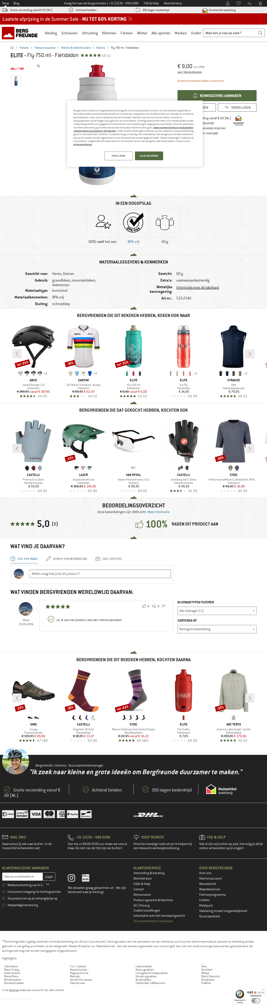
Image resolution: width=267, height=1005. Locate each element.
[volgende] (249, 353)
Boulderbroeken (14, 983)
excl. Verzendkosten (190, 72)
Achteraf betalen (86, 10)
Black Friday (11, 969)
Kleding (51, 33)
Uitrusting (90, 33)
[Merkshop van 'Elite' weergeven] (17, 68)
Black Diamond (210, 976)
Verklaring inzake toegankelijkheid (223, 911)
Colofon (204, 900)
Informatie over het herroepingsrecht (159, 916)
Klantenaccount (210, 878)
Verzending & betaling (149, 873)
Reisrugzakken (145, 969)
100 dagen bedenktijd (155, 10)
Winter (142, 33)
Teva (204, 966)
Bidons (101, 48)
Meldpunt (206, 905)
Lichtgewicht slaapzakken (152, 973)
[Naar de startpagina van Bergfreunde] (21, 33)
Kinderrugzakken (146, 976)
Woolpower (208, 979)
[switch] (256, 1000)
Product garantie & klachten (153, 900)
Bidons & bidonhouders (76, 48)
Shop (5, 3)
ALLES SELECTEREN (149, 155)
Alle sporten (160, 33)
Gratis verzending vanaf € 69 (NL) (31, 10)
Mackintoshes (78, 969)
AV (135, 905)
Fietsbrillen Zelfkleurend (150, 983)
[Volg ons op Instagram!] (74, 879)
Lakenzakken (144, 966)
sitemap (14, 990)
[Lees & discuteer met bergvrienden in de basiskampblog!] (89, 879)
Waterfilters (11, 976)
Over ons (205, 873)
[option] (102, 229)
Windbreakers (12, 979)
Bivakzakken (143, 979)
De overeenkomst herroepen (153, 921)
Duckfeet (206, 969)
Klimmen (109, 33)
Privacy (144, 905)
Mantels (75, 976)
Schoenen (69, 33)
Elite (16, 55)
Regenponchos (79, 973)
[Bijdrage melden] (164, 606)
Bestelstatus (143, 878)
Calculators (11, 966)
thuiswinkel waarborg (222, 10)
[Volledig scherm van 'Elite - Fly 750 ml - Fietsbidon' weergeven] (38, 66)
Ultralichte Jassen (81, 979)
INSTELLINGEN (118, 155)
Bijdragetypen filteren (196, 602)
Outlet (196, 33)
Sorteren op (187, 620)
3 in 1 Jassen (78, 966)
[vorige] (17, 353)
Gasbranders (12, 973)
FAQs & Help (142, 884)
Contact (139, 889)
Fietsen (127, 33)
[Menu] (263, 990)
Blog (16, 3)
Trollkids (206, 983)
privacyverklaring (82, 144)
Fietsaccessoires (45, 48)
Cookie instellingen (147, 910)
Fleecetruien (77, 983)
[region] (135, 134)
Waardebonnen (209, 889)
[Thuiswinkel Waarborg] (221, 789)
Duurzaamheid (209, 916)
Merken (181, 33)
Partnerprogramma (212, 895)
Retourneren (142, 895)
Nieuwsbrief (207, 884)
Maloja (205, 973)
